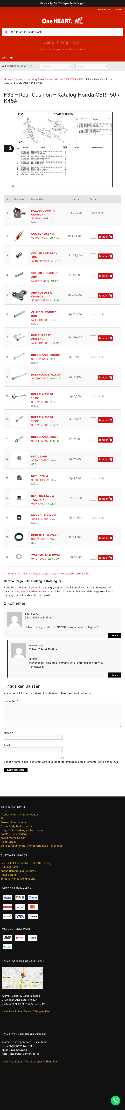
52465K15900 (40, 300)
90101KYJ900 (39, 358)
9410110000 (38, 558)
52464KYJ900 (40, 280)
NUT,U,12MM (39, 476)
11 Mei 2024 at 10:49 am (44, 649)
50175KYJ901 (39, 218)
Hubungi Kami (9, 867)
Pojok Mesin (8, 841)
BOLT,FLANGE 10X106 (45, 355)
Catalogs (19, 79)
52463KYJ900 (40, 261)
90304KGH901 (40, 460)
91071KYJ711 (39, 503)
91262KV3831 (39, 539)
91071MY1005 (39, 519)
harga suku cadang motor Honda (35, 591)
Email (8, 745)
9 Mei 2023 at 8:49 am (39, 617)
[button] (5, 58)
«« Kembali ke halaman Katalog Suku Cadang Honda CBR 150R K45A (46, 573)
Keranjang (119, 9)
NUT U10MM (39, 456)
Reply (115, 635)
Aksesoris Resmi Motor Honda (19, 814)
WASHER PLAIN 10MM (45, 554)
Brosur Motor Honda (13, 822)
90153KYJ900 (40, 440)
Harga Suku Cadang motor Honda (22, 830)
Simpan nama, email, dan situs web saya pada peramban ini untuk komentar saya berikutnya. (61, 761)
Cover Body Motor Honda (17, 826)
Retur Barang (9, 874)
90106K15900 (39, 378)
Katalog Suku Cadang (14, 834)
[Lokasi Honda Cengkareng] (22, 988)
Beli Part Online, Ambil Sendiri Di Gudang (26, 863)
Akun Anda (104, 9)
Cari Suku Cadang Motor (16, 66)
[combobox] (62, 32)
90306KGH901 (40, 480)
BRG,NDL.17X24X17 (43, 515)
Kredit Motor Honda (13, 837)
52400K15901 (39, 237)
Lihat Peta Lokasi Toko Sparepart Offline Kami (30, 1061)
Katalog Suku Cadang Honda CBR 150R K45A (55, 79)
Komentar (11, 701)
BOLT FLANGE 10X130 (45, 374)
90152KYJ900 (40, 425)
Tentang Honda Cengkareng (18, 878)
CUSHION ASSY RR (43, 233)
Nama (8, 732)
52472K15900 (40, 320)
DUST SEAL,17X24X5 (44, 535)
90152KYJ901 (39, 402)
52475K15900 (40, 343)
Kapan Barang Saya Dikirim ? (18, 870)
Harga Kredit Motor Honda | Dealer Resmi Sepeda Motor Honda (62, 21)
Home (7, 79)
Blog (3, 818)
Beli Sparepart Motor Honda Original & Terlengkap (32, 845)
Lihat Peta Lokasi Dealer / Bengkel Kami (26, 1011)
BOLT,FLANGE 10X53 (44, 436)
